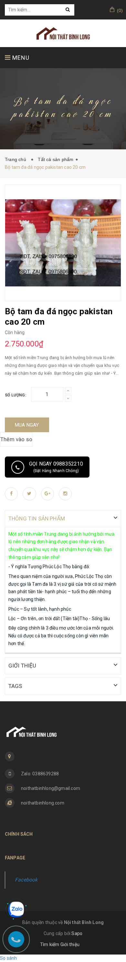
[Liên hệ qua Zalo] (16, 909)
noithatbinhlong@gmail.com (50, 788)
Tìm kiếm (49, 944)
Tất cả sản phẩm (55, 159)
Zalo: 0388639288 (40, 773)
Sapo (76, 933)
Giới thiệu (69, 944)
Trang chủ (17, 159)
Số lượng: (15, 395)
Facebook (26, 880)
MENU (20, 57)
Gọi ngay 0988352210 (56, 467)
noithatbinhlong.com (42, 803)
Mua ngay (27, 425)
